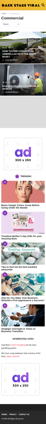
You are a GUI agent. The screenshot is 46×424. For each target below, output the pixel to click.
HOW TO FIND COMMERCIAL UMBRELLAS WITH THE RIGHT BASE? (19, 54)
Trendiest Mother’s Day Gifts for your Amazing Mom (21, 237)
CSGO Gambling (18, 345)
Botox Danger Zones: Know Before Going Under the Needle (20, 206)
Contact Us (24, 414)
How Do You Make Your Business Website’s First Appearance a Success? (22, 299)
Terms (4, 414)
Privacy (13, 414)
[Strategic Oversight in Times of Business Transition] (23, 315)
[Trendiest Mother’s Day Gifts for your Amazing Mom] (23, 223)
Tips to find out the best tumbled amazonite (19, 268)
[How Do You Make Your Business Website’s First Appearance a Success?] (23, 284)
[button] (43, 5)
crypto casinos (12, 356)
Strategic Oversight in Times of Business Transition (18, 330)
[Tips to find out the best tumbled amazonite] (23, 254)
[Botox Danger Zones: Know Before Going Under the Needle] (23, 192)
